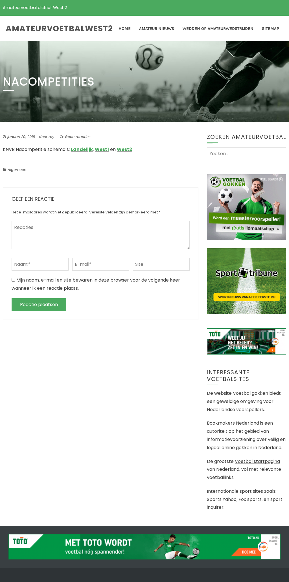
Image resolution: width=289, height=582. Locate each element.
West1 (102, 149)
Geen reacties (78, 136)
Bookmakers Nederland (233, 423)
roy (51, 136)
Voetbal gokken (250, 393)
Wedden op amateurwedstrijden (218, 28)
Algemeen (17, 169)
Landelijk (82, 149)
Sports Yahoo (222, 499)
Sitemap (270, 28)
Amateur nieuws (156, 28)
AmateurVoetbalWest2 (59, 28)
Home (125, 28)
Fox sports (250, 499)
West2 (124, 149)
